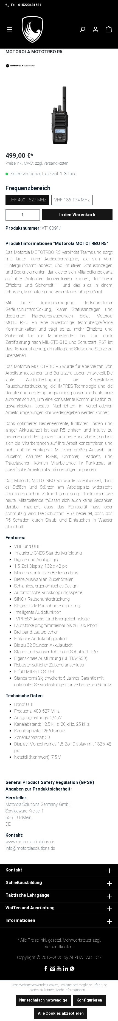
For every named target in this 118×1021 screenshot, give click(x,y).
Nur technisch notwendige (43, 1000)
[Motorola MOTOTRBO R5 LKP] (59, 116)
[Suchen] (82, 29)
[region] (59, 116)
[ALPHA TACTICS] (32, 29)
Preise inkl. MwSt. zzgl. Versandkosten (36, 163)
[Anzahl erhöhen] (36, 215)
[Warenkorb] (108, 29)
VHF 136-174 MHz (72, 199)
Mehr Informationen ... (72, 990)
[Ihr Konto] (95, 29)
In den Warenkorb (77, 214)
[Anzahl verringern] (8, 215)
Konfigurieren (89, 1000)
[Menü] (9, 29)
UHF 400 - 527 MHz (27, 199)
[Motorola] (59, 65)
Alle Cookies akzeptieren (61, 1013)
